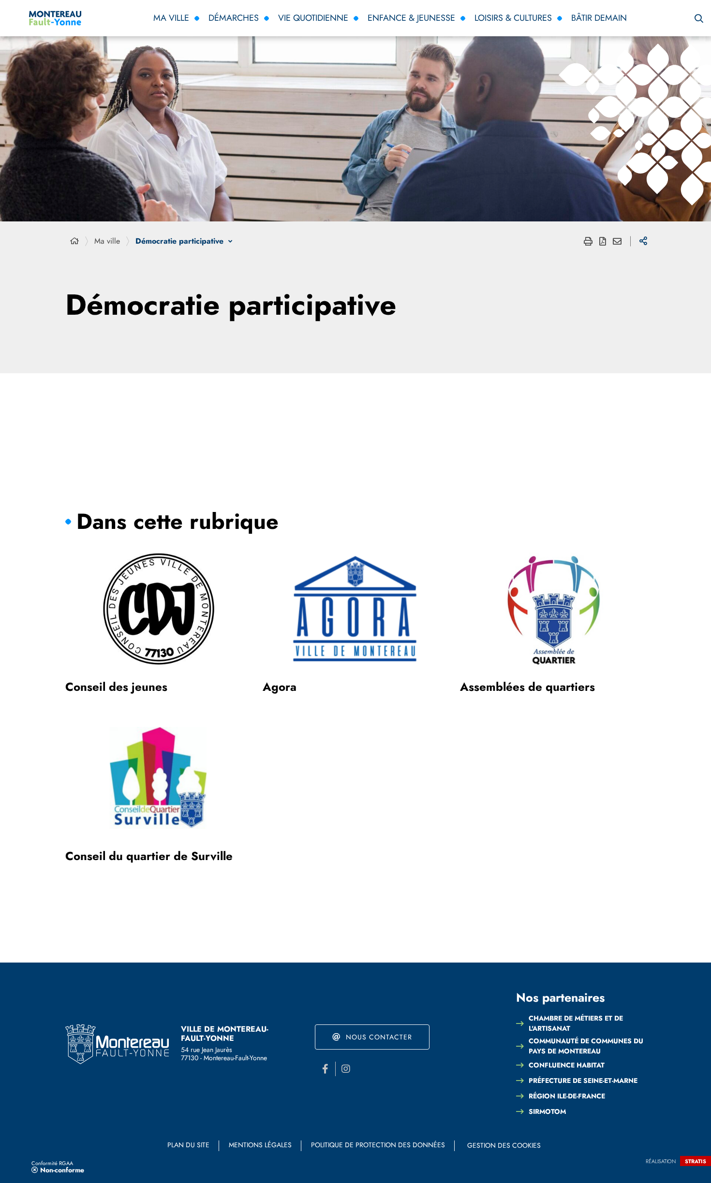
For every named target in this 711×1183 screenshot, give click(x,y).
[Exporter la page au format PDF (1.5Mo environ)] (602, 241)
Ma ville (107, 241)
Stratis (695, 1161)
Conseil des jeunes (116, 686)
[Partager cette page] (643, 241)
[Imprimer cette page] (588, 241)
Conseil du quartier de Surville (149, 855)
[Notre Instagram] (346, 1069)
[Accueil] (74, 241)
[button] (699, 18)
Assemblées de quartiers (527, 686)
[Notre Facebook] (325, 1069)
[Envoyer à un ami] (617, 241)
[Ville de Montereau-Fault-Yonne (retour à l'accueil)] (117, 1044)
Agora (279, 686)
